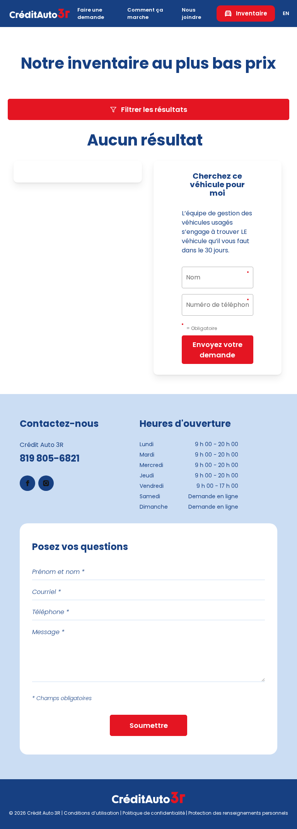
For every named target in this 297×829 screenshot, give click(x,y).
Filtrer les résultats (154, 109)
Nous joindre (191, 13)
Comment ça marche (145, 13)
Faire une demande (90, 13)
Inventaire (251, 13)
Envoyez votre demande (217, 350)
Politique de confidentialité (154, 813)
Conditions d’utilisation (91, 813)
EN (286, 13)
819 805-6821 (50, 458)
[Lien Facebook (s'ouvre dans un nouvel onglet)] (27, 483)
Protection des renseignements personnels (238, 813)
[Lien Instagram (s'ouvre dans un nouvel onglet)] (46, 483)
